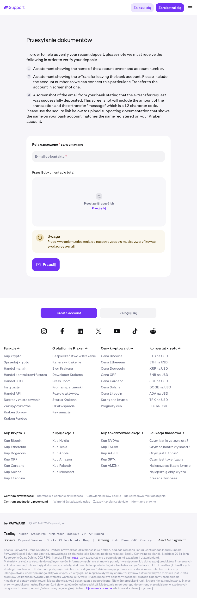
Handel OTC (13, 381)
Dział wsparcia (63, 406)
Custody (146, 540)
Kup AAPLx (109, 453)
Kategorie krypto (114, 400)
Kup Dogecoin (15, 453)
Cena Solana (110, 387)
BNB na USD (158, 375)
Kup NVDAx (110, 440)
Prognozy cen (111, 406)
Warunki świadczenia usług (72, 502)
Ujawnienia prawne (99, 588)
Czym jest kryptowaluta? (168, 440)
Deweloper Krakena (67, 375)
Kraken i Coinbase (163, 478)
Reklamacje (61, 412)
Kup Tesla (59, 447)
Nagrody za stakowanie (22, 400)
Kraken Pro (38, 534)
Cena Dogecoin (113, 368)
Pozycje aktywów (65, 393)
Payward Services (30, 540)
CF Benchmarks (69, 540)
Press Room (61, 381)
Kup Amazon (62, 459)
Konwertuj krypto (164, 348)
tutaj (75, 558)
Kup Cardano (14, 465)
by (14, 523)
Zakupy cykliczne (17, 406)
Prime (125, 540)
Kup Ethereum (15, 447)
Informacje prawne (143, 502)
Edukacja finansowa (166, 433)
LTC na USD (158, 406)
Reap (86, 540)
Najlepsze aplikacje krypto (170, 465)
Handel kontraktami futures (25, 375)
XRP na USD (158, 368)
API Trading (96, 534)
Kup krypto (12, 356)
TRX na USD (158, 400)
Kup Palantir (61, 465)
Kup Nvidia (60, 440)
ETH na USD (158, 362)
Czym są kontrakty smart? (169, 447)
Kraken (23, 534)
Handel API (12, 393)
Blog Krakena (62, 368)
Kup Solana (12, 472)
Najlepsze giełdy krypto (167, 472)
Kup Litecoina (14, 478)
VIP (84, 534)
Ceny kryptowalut (117, 348)
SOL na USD (158, 381)
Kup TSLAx (109, 447)
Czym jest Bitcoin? (163, 453)
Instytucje (11, 387)
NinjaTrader (56, 534)
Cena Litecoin (111, 393)
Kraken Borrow (15, 412)
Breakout (73, 534)
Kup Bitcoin (13, 440)
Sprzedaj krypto (16, 362)
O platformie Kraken (69, 348)
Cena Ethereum (113, 362)
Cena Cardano (112, 381)
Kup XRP (10, 459)
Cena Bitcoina (112, 356)
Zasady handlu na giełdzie (110, 502)
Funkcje (11, 348)
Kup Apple (60, 453)
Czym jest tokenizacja (166, 459)
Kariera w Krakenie (66, 362)
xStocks (50, 540)
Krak (115, 540)
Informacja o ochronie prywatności (60, 496)
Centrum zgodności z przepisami (26, 502)
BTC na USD (158, 356)
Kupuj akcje (63, 433)
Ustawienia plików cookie (103, 496)
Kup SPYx (108, 459)
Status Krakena (64, 400)
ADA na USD (158, 393)
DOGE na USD (160, 387)
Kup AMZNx (110, 465)
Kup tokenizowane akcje (122, 433)
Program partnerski (67, 387)
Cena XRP (108, 375)
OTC (134, 540)
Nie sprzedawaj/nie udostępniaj (145, 496)
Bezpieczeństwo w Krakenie (74, 356)
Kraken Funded (15, 418)
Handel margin (15, 368)
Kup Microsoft (63, 472)
